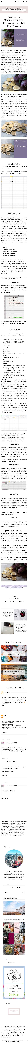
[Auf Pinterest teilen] (15, 598)
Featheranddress (11, 762)
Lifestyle (12, 601)
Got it (19, 1042)
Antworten (5, 732)
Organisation (19, 601)
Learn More (11, 1042)
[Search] (22, 892)
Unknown (8, 716)
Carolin (8, 692)
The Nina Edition (11, 742)
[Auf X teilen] (11, 598)
